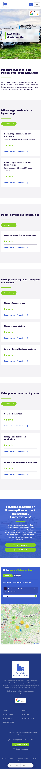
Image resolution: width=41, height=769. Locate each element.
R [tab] (8, 592)
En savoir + (8, 123)
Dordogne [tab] (17, 576)
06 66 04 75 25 (22, 549)
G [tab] (21, 589)
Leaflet (37, 643)
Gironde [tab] (7, 576)
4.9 (35, 14)
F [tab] (18, 589)
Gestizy (35, 758)
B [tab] (8, 589)
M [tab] (31, 589)
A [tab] (5, 589)
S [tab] (11, 592)
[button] (31, 4)
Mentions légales (8, 758)
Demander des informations (15, 151)
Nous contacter (22, 545)
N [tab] (34, 589)
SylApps (20, 760)
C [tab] (11, 589)
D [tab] (15, 589)
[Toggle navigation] (37, 5)
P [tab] (5, 592)
